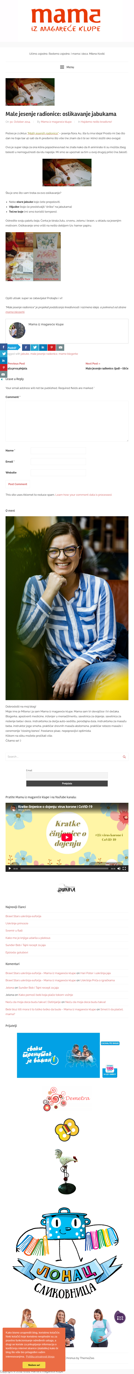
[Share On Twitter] (35, 347)
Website (11, 472)
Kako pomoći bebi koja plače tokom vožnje (46, 994)
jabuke (25, 353)
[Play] (9, 868)
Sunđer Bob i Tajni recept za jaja (26, 945)
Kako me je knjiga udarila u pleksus (28, 937)
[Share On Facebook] (26, 347)
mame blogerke (68, 353)
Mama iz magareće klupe (56, 121)
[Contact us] (60, 347)
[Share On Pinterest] (52, 347)
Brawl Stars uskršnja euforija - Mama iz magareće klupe (41, 973)
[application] (67, 837)
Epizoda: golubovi (17, 952)
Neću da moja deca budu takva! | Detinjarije (33, 1002)
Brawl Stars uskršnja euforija (23, 916)
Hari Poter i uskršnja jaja (95, 973)
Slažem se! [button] (34, 1365)
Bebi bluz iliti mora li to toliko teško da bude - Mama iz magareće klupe (51, 1009)
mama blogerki (15, 312)
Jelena (10, 987)
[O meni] (67, 608)
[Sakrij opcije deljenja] (1, 380)
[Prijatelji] (67, 1055)
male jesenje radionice (43, 353)
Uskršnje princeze (17, 923)
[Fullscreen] (124, 868)
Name (10, 450)
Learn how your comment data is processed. (83, 494)
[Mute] (119, 868)
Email (10, 461)
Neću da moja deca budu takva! (85, 1002)
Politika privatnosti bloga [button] (40, 1356)
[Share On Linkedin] (43, 347)
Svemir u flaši (14, 930)
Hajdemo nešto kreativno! (96, 121)
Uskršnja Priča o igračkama (97, 980)
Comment (13, 397)
